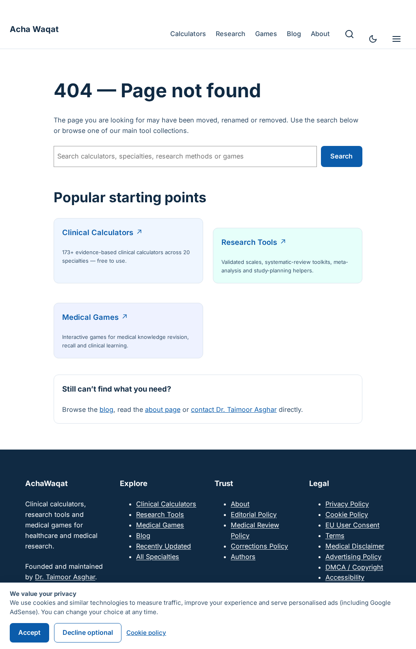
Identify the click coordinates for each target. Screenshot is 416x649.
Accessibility (344, 577)
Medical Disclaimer (354, 546)
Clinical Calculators (97, 232)
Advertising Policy (353, 557)
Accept (29, 632)
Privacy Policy (347, 504)
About (240, 504)
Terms (334, 535)
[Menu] (396, 39)
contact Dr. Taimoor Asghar (234, 409)
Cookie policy (146, 632)
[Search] (349, 34)
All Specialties (157, 557)
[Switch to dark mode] (373, 39)
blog (106, 409)
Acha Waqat (34, 29)
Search (341, 156)
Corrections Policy (259, 546)
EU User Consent (352, 525)
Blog (143, 535)
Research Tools (249, 242)
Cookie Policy (346, 514)
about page (162, 409)
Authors (243, 557)
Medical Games (90, 317)
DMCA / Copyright (354, 567)
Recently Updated (163, 546)
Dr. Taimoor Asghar (65, 577)
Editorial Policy (254, 514)
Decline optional (88, 632)
